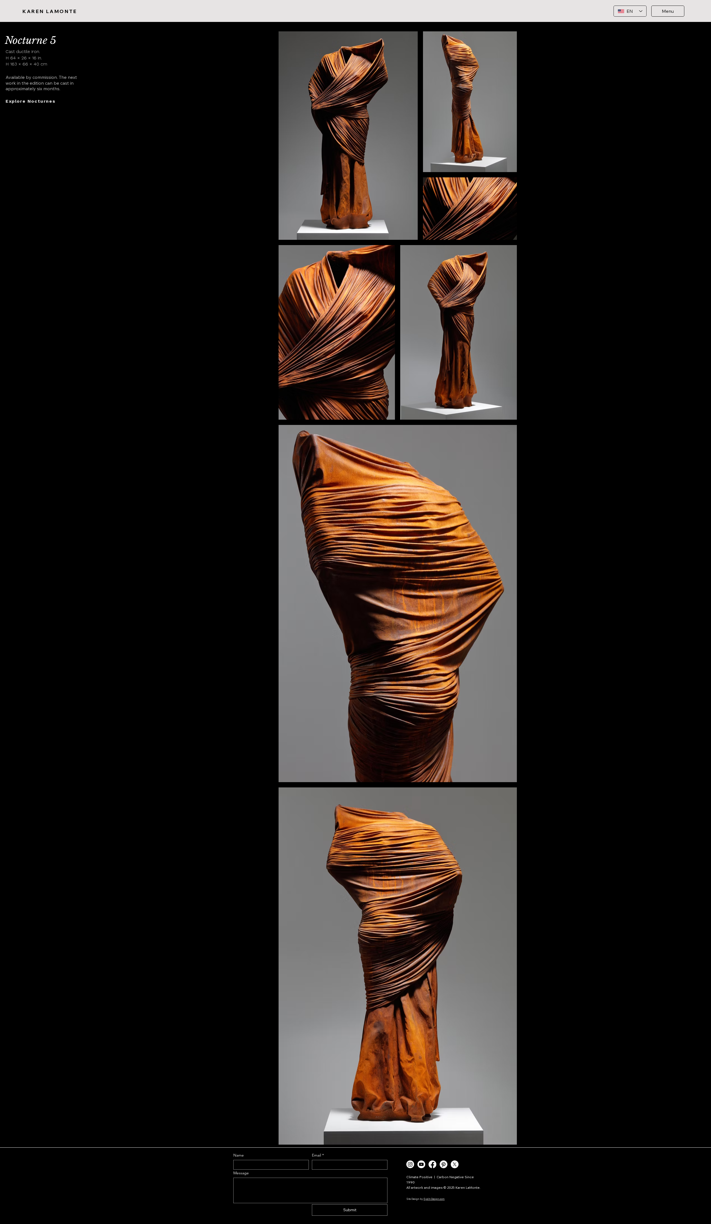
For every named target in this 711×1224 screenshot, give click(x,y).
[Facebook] (432, 1164)
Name (238, 1155)
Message (241, 1173)
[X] (455, 1164)
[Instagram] (410, 1164)
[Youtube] (421, 1164)
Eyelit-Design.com (434, 1198)
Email (318, 1155)
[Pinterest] (443, 1164)
